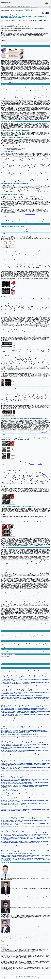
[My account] (49, 6)
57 (14, 579)
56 (4, 579)
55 (40, 578)
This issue (27, 10)
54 (11, 576)
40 (10, 567)
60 (9, 585)
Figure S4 (35, 267)
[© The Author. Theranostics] (12, 53)
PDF (44, 9)
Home (2, 6)
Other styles (8, 37)
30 (7, 563)
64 (44, 603)
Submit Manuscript (26, 6)
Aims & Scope (7, 6)
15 (47, 107)
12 (45, 107)
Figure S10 (32, 464)
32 (36, 563)
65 (27, 613)
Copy (3, 37)
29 (35, 552)
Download (4, 42)
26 (34, 552)
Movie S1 (20, 369)
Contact (35, 6)
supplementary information (30, 214)
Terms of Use (44, 977)
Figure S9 (5, 466)
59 (41, 579)
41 (46, 573)
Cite (31, 10)
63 (36, 602)
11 (20, 558)
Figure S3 (32, 257)
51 (48, 574)
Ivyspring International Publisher (23, 976)
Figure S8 (14, 400)
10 (27, 102)
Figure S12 (43, 432)
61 (17, 594)
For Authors (19, 6)
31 (27, 563)
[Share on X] (46, 13)
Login (32, 6)
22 (32, 196)
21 (49, 108)
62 (18, 594)
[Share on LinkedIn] (48, 13)
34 (9, 567)
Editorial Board (13, 6)
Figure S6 (41, 352)
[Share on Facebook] (43, 13)
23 (42, 549)
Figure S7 (6, 366)
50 (47, 573)
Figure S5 (34, 306)
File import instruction (10, 42)
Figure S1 (7, 153)
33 (23, 565)
